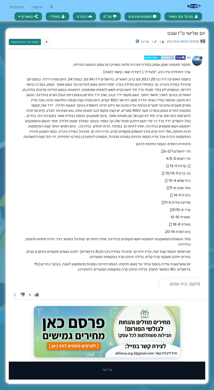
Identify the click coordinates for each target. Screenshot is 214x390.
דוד (188, 58)
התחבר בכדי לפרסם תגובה (25, 42)
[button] (28, 16)
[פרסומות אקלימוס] (107, 331)
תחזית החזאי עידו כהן (183, 41)
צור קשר (107, 370)
